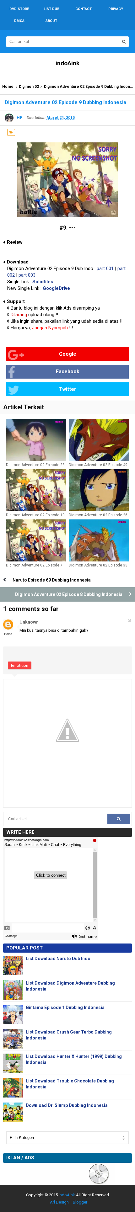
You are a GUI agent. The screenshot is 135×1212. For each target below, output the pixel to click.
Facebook (67, 372)
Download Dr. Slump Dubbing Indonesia (67, 1105)
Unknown (29, 622)
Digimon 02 (29, 86)
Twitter (67, 389)
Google (67, 354)
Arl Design (59, 1202)
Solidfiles (42, 281)
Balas (8, 634)
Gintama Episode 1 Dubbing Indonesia (65, 1007)
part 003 (27, 275)
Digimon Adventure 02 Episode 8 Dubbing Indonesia (68, 594)
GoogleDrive (56, 288)
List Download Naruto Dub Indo (58, 958)
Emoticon (19, 665)
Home (8, 86)
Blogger (80, 1202)
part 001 (105, 268)
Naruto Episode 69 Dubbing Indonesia (52, 579)
